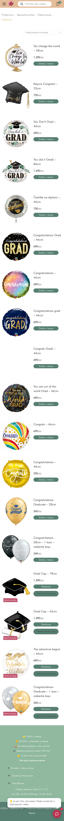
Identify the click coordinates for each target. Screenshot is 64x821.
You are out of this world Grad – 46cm (45, 389)
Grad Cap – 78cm (45, 573)
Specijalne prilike (25, 14)
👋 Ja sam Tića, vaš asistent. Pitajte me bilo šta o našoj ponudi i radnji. (32, 803)
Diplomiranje (44, 14)
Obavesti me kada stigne (46, 593)
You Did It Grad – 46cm (44, 124)
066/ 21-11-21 (40, 789)
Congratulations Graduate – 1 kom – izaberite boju (46, 691)
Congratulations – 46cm (44, 275)
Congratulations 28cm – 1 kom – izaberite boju (43, 542)
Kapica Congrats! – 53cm (45, 86)
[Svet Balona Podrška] (57, 814)
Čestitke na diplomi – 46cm (46, 200)
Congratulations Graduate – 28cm (44, 502)
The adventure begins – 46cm (46, 651)
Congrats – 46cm (44, 424)
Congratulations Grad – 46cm (47, 237)
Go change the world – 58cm (46, 48)
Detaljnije (46, 586)
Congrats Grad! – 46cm (44, 351)
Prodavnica (8, 14)
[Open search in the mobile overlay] (35, 4)
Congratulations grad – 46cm (46, 313)
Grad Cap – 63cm (45, 611)
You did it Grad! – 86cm (44, 162)
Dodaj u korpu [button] (46, 63)
